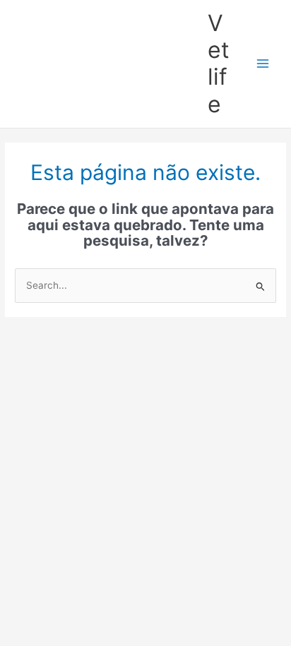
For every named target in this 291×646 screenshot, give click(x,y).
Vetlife (219, 63)
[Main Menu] (263, 63)
